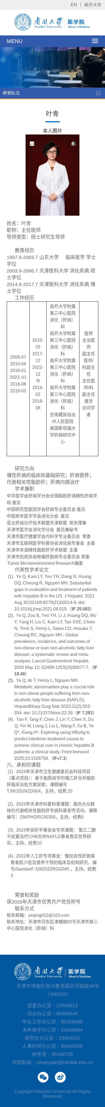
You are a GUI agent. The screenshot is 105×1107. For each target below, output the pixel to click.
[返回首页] (52, 29)
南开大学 (93, 4)
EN (74, 4)
